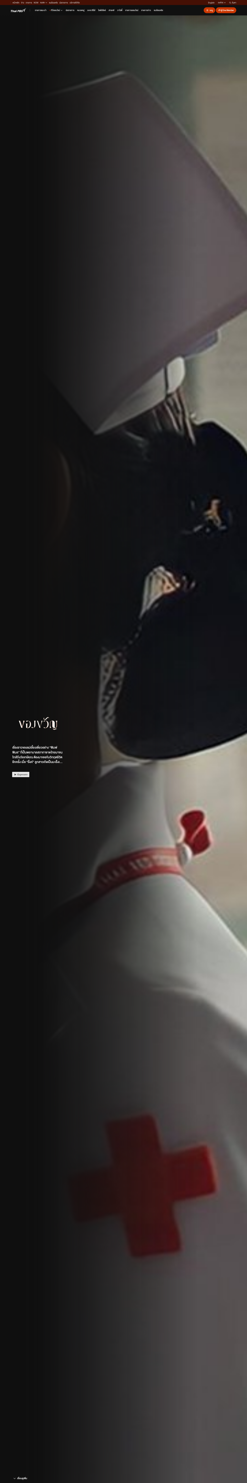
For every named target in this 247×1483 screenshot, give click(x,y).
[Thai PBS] (18, 10)
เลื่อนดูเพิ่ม (22, 1478)
